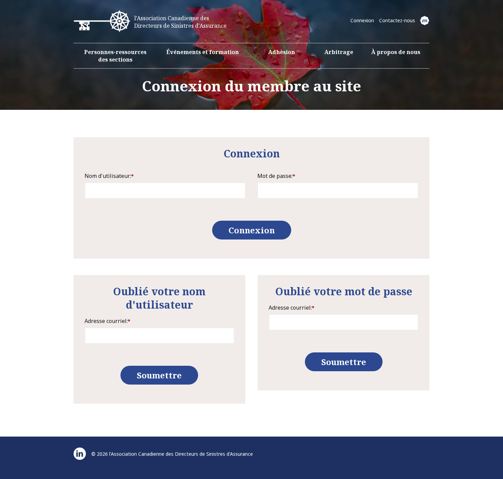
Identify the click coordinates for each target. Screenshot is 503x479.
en (424, 20)
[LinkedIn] (80, 454)
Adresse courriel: (107, 321)
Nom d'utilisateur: (109, 176)
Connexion (362, 20)
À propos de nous (395, 52)
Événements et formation (202, 52)
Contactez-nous (397, 20)
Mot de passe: (276, 176)
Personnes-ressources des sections (115, 55)
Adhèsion (281, 52)
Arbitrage (338, 52)
